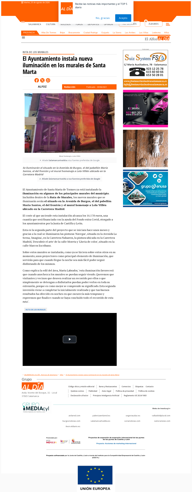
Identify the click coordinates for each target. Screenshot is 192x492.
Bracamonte (74, 32)
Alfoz (166, 32)
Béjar (62, 32)
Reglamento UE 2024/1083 (135, 395)
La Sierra (117, 32)
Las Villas (143, 32)
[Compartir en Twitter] (42, 80)
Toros (79, 24)
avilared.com (74, 415)
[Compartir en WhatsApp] (48, 80)
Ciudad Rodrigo (91, 32)
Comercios (126, 386)
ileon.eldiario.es (73, 426)
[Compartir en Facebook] (36, 80)
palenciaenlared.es (101, 415)
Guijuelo (105, 32)
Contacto (150, 386)
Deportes (93, 24)
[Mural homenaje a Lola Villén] (70, 123)
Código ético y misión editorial (81, 386)
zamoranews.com (162, 421)
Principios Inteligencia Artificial (106, 395)
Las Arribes (130, 32)
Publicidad (93, 391)
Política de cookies (146, 391)
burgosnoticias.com (71, 421)
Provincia (29, 32)
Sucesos (65, 24)
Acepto (123, 18)
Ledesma (156, 32)
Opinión (108, 24)
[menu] (168, 25)
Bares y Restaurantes (108, 386)
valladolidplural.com (161, 415)
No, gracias (103, 18)
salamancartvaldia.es (100, 421)
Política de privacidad (125, 391)
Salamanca (34, 24)
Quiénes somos (77, 391)
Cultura (51, 24)
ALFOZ (42, 86)
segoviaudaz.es (133, 415)
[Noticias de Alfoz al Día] (151, 38)
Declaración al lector (79, 395)
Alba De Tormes (48, 32)
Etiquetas (139, 386)
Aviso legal (106, 391)
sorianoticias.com (132, 421)
